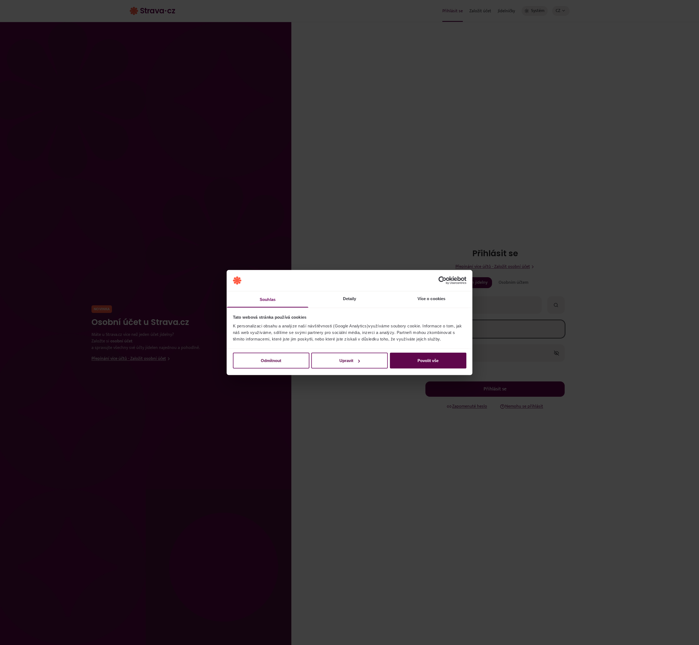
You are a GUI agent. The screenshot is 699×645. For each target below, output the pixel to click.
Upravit (346, 360)
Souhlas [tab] (268, 299)
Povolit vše (428, 360)
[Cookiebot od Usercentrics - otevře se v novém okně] (442, 280)
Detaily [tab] (349, 298)
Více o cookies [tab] (431, 298)
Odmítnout (271, 360)
